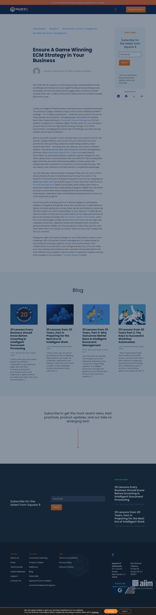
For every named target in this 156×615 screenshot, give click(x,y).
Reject (125, 611)
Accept (111, 611)
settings (95, 612)
